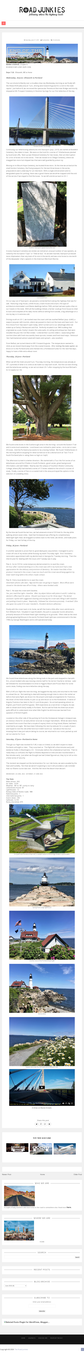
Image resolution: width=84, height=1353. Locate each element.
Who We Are (42, 1338)
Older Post (78, 1174)
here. (69, 1207)
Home (42, 1174)
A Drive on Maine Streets (42, 1108)
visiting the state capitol (65, 346)
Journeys (31, 1338)
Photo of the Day (56, 1338)
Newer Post (6, 1174)
